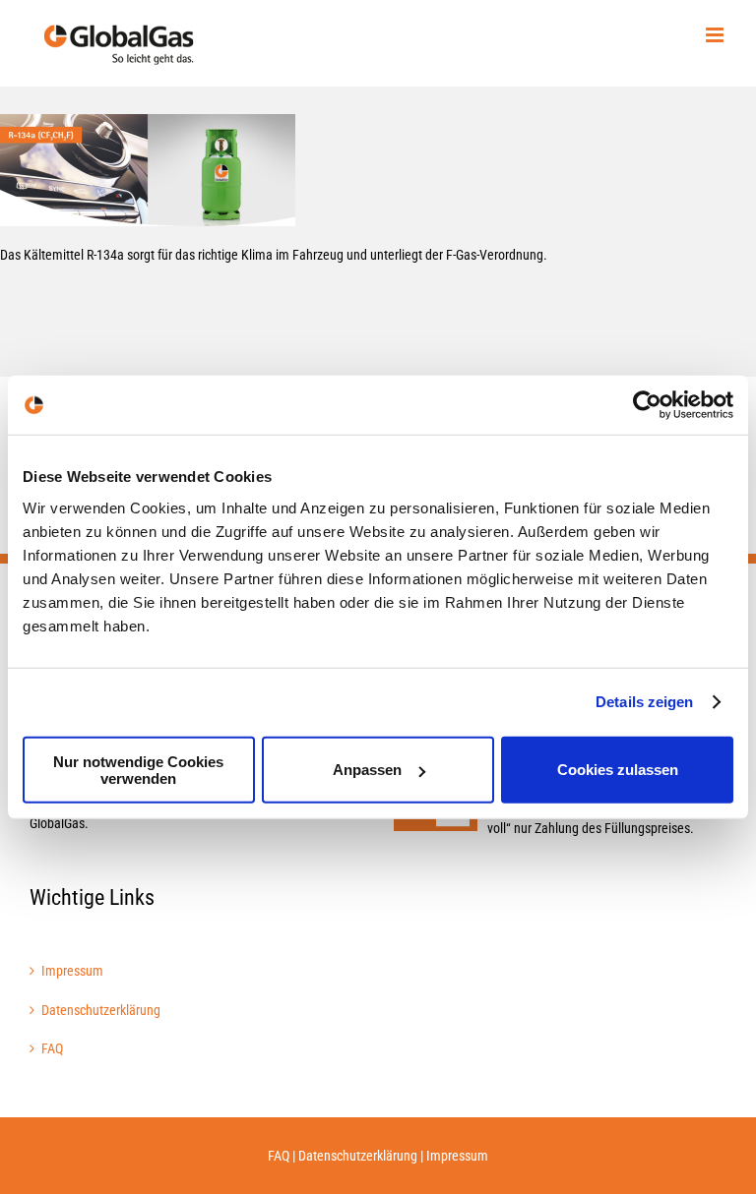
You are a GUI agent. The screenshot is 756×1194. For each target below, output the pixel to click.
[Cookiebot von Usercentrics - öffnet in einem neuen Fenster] (647, 405)
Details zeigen (644, 701)
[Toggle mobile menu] (716, 35)
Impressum (72, 971)
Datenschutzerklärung (100, 1010)
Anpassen (367, 769)
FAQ (52, 1048)
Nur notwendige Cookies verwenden (138, 769)
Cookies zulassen (617, 769)
